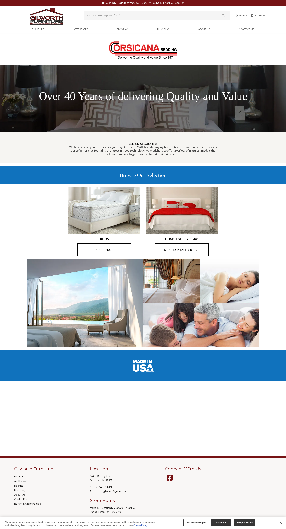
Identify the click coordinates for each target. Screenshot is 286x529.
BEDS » (104, 249)
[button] (237, 16)
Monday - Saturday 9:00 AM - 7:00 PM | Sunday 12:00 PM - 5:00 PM (145, 2)
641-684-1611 (105, 487)
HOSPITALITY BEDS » (181, 249)
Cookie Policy (140, 525)
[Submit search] (223, 16)
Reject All (221, 522)
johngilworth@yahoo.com (113, 491)
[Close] (280, 522)
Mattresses (80, 29)
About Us (204, 29)
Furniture (38, 29)
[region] (143, 523)
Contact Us (246, 29)
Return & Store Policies (27, 503)
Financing (163, 29)
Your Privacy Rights (195, 522)
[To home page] (46, 16)
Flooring (122, 29)
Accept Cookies (244, 522)
